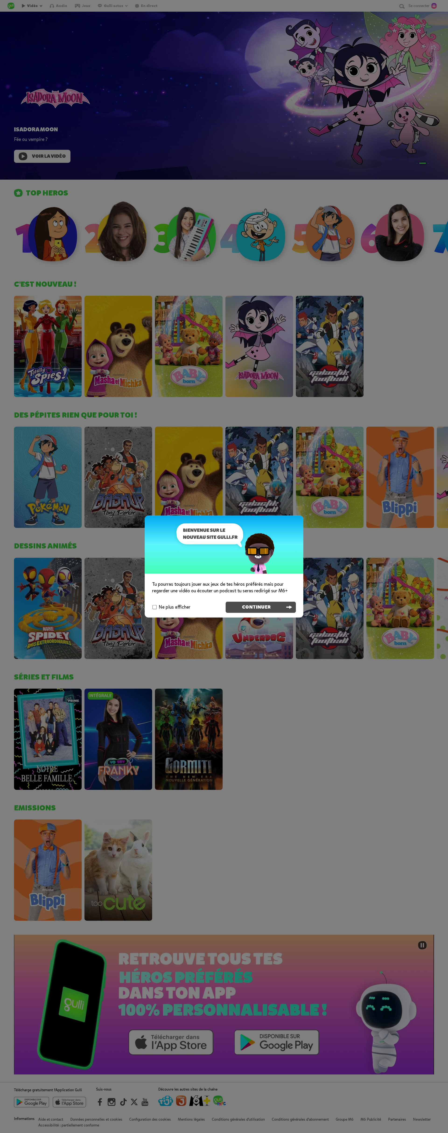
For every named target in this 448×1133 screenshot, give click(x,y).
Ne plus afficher (174, 607)
